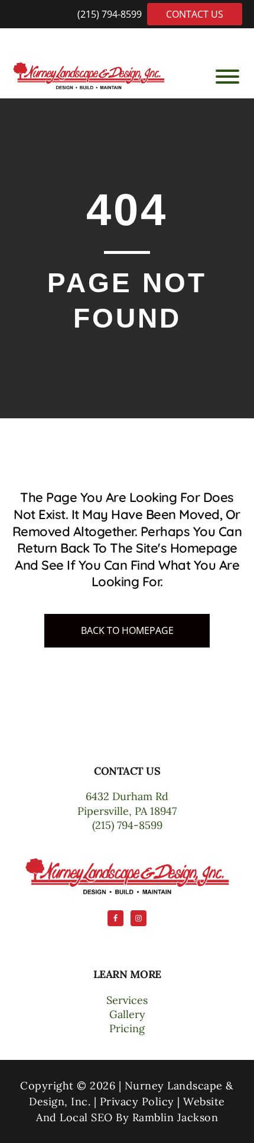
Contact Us (194, 14)
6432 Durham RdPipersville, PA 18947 (127, 803)
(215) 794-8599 (110, 14)
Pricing (127, 1028)
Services (127, 1000)
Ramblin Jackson (175, 1117)
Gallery (127, 1014)
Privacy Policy (137, 1101)
